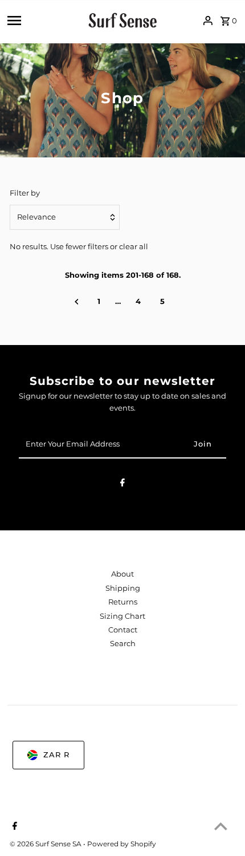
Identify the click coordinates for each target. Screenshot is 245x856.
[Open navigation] (43, 20)
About (122, 574)
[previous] (76, 302)
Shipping (122, 588)
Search (123, 643)
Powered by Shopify (121, 843)
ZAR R (56, 754)
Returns (122, 602)
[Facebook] (122, 484)
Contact (122, 630)
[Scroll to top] (221, 826)
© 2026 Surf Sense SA (46, 843)
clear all (133, 246)
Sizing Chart (122, 616)
